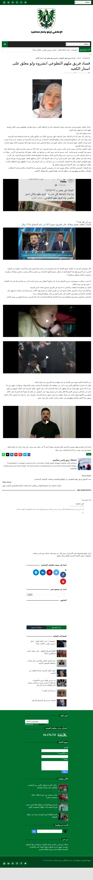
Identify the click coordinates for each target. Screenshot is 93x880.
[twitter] (25, 2)
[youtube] (4, 2)
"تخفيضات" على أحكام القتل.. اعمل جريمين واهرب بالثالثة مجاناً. (55, 50)
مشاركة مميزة (36, 627)
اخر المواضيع (56, 627)
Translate (42, 724)
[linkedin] (8, 2)
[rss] (13, 2)
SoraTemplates (48, 860)
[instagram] (17, 2)
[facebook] (21, 2)
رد (82, 512)
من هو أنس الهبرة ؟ (49, 690)
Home (79, 58)
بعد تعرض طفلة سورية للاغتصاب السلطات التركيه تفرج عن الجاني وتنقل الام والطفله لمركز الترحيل (42, 683)
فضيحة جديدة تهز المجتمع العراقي (44, 700)
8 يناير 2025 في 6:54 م (77, 506)
